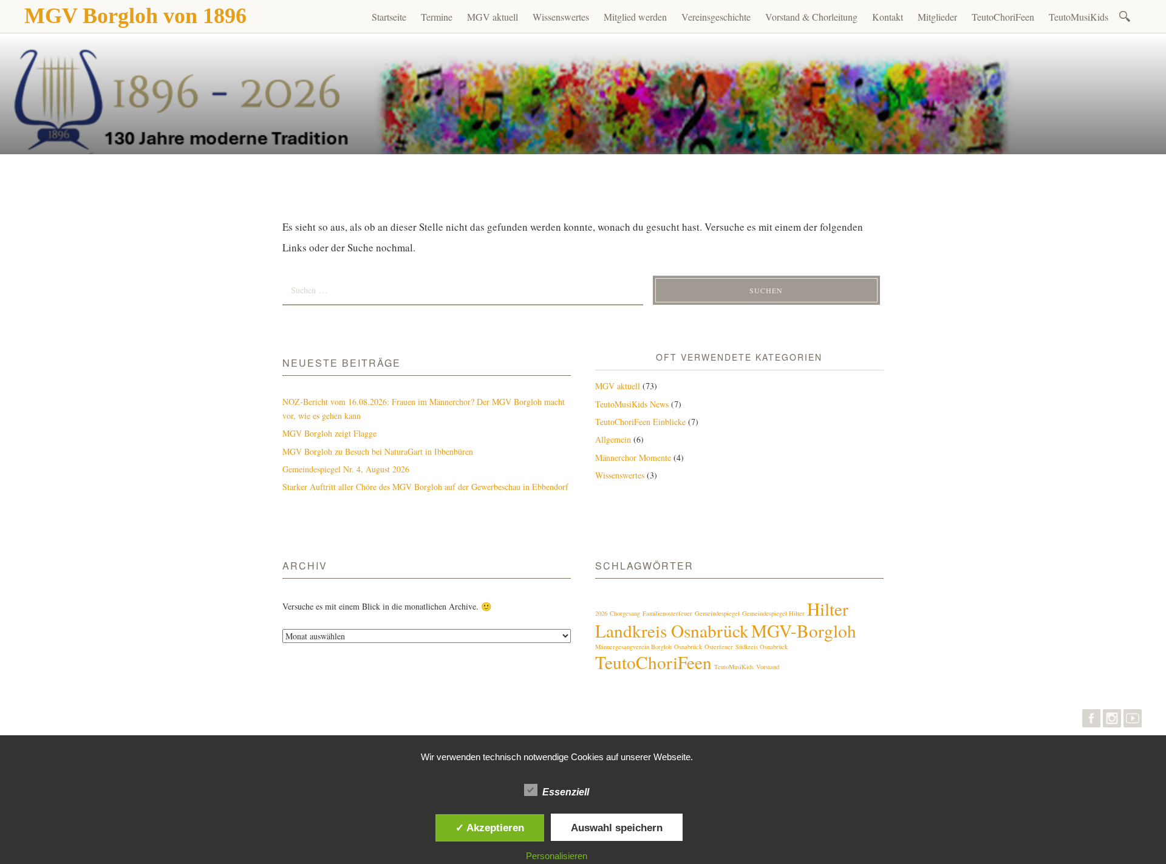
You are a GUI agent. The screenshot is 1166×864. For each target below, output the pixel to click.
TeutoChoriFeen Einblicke (640, 421)
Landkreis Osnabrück (672, 630)
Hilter (827, 609)
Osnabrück (688, 646)
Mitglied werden (635, 16)
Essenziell (565, 792)
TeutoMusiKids (1078, 16)
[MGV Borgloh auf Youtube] (1132, 721)
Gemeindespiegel (717, 613)
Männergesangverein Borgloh (633, 646)
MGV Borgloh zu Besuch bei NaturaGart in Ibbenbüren (377, 451)
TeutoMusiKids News (632, 404)
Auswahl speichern (617, 827)
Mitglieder (937, 16)
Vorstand (767, 666)
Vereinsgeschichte (716, 16)
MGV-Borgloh (803, 630)
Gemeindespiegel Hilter (773, 613)
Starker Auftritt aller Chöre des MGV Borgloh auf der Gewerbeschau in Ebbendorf (425, 486)
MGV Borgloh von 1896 (135, 16)
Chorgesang (625, 613)
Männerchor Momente (633, 457)
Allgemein (613, 439)
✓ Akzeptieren (489, 827)
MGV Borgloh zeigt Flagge (329, 433)
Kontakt (887, 16)
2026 (601, 613)
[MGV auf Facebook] (1091, 721)
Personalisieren (556, 856)
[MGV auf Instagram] (1112, 721)
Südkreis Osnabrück (761, 646)
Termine (436, 16)
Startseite (389, 16)
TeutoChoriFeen (1003, 16)
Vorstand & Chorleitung (811, 16)
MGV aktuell (492, 16)
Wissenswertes (561, 16)
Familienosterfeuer (667, 613)
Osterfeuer (718, 646)
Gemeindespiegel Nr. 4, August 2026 (345, 469)
